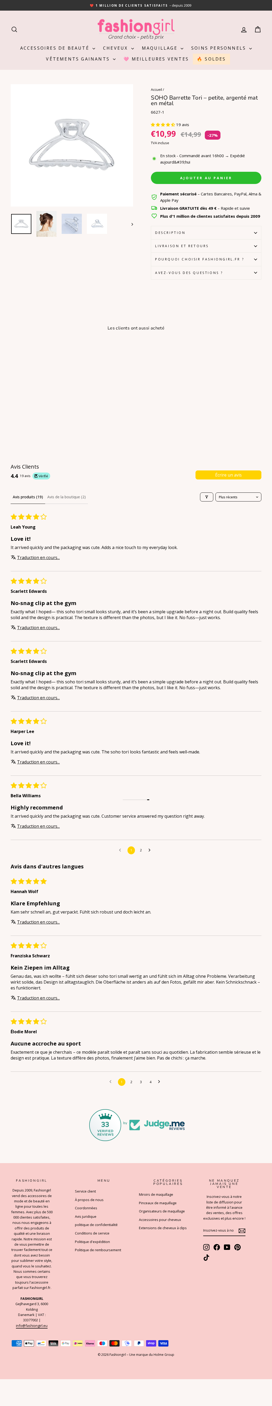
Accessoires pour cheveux (160, 1219)
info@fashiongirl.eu (32, 1325)
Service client (85, 1191)
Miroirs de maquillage (156, 1194)
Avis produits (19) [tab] (28, 496)
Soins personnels (219, 48)
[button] (163, 124)
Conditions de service (92, 1233)
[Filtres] (206, 496)
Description (170, 232)
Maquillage (160, 48)
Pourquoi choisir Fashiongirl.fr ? (199, 259)
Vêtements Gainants (79, 59)
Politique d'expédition (92, 1241)
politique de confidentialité (96, 1224)
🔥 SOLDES (211, 59)
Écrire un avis (228, 475)
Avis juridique (85, 1216)
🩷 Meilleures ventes (156, 59)
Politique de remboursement (98, 1250)
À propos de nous (89, 1199)
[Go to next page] (151, 850)
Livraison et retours (182, 246)
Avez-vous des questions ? (189, 273)
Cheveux (116, 48)
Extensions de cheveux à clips (163, 1227)
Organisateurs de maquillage (162, 1211)
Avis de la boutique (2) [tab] (66, 496)
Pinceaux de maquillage (158, 1203)
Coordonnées (86, 1208)
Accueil (156, 89)
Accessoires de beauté (55, 48)
